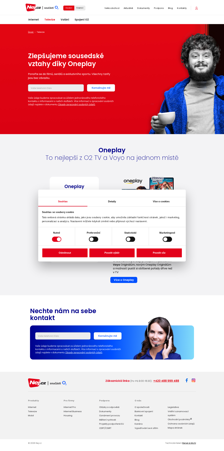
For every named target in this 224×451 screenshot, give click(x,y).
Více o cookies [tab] (161, 201)
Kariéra (139, 423)
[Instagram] (193, 380)
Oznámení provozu (109, 415)
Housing (68, 415)
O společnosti (142, 407)
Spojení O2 (82, 19)
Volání (65, 19)
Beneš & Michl (189, 443)
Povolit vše (159, 252)
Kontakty (182, 8)
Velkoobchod (111, 8)
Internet (33, 19)
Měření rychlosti (107, 419)
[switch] (93, 239)
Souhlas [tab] (63, 201)
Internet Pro (70, 407)
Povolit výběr (112, 252)
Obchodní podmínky (179, 419)
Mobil (31, 415)
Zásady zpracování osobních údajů (76, 104)
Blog (170, 8)
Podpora (159, 8)
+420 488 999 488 (166, 381)
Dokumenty (143, 8)
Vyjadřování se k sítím (146, 428)
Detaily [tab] (112, 201)
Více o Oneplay (124, 280)
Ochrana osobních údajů (181, 423)
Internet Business (73, 411)
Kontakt (139, 415)
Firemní (79, 8)
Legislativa (173, 407)
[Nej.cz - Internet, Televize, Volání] (42, 7)
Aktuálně (128, 8)
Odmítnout (65, 252)
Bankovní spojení (144, 411)
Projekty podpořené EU (111, 423)
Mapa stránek (175, 427)
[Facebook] (187, 380)
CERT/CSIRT (105, 428)
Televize (49, 19)
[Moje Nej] (196, 8)
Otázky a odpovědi (109, 407)
